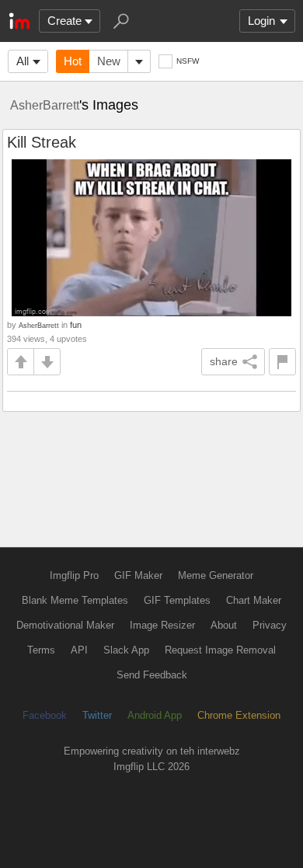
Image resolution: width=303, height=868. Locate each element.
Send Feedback (152, 675)
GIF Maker (138, 575)
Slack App (126, 650)
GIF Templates (177, 600)
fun (76, 324)
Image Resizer (162, 625)
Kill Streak (41, 142)
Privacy (269, 625)
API (79, 650)
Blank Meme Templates (75, 600)
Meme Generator (215, 575)
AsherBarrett (44, 105)
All (22, 61)
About (224, 625)
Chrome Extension (238, 715)
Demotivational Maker (65, 625)
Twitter (97, 715)
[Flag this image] (282, 361)
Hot (73, 61)
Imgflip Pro (74, 575)
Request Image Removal (220, 650)
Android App (154, 715)
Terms (41, 650)
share (224, 361)
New (108, 61)
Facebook (45, 715)
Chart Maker (253, 600)
